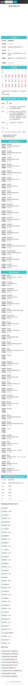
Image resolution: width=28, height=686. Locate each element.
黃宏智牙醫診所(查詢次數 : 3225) (6, 620)
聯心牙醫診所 (9, 408)
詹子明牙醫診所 (10, 217)
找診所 (3, 2)
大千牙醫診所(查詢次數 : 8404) (6, 530)
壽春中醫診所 (9, 368)
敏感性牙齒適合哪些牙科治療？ (10, 665)
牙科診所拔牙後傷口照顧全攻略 (10, 662)
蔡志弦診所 (9, 322)
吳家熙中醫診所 (10, 388)
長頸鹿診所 (9, 375)
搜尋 (15, 2)
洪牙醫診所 (9, 184)
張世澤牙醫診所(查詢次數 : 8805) (6, 523)
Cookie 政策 (9, 681)
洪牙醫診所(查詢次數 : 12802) (7, 509)
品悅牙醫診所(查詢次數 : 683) (6, 641)
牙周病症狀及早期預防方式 (9, 668)
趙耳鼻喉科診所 (10, 362)
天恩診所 (8, 348)
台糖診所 (8, 442)
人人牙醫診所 (9, 197)
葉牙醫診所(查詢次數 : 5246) (6, 579)
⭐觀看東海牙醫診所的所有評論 (9, 135)
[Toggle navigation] (26, 2)
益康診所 (8, 462)
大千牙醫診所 (9, 157)
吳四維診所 (9, 342)
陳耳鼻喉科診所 (10, 302)
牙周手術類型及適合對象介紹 (9, 659)
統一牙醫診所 (9, 264)
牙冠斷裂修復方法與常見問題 (9, 656)
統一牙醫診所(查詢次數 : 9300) (6, 516)
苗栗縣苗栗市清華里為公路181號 (15, 47)
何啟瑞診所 (9, 448)
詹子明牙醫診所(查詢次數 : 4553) (6, 606)
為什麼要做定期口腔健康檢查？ (10, 676)
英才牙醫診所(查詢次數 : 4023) (6, 613)
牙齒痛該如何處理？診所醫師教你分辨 (12, 670)
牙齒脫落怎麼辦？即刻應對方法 (10, 651)
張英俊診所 (9, 422)
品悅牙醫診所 (9, 164)
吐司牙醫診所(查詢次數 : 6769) (6, 558)
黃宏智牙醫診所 (10, 237)
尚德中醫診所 (9, 435)
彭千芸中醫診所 (10, 282)
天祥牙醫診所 (9, 151)
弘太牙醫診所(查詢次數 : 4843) (6, 592)
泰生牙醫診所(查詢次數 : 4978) (6, 586)
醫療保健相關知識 (18, 681)
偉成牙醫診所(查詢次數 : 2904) (6, 627)
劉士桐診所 (9, 328)
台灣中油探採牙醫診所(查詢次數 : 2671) (8, 634)
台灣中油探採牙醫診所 (11, 251)
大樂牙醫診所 (9, 224)
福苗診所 (8, 455)
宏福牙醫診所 (9, 171)
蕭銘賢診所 (9, 275)
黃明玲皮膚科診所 (10, 288)
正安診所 (8, 382)
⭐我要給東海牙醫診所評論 (8, 136)
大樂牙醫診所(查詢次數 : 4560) (6, 599)
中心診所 (8, 308)
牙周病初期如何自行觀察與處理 (10, 654)
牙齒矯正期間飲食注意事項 (9, 673)
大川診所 (8, 428)
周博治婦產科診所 (10, 468)
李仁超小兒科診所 (10, 315)
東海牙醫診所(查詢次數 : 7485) (6, 544)
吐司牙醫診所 (9, 231)
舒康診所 (8, 335)
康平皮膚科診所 (10, 395)
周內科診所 (9, 415)
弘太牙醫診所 (9, 177)
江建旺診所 (9, 355)
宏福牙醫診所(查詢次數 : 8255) (6, 537)
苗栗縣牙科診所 (11, 58)
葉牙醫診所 (9, 191)
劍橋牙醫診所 (9, 211)
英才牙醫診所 (9, 244)
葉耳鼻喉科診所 (10, 295)
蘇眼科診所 (9, 402)
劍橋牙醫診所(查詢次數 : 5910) (6, 565)
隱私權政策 (13, 681)
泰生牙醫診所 (9, 257)
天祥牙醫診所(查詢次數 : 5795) (6, 572)
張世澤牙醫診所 (10, 204)
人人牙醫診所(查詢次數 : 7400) (6, 551)
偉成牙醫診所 (9, 144)
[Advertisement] (14, 22)
